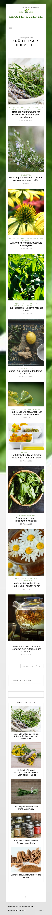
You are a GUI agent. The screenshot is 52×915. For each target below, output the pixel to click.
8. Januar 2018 (26, 655)
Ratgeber (31, 109)
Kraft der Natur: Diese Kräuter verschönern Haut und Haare (26, 456)
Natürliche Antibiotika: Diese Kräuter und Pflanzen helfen (26, 584)
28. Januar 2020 (26, 249)
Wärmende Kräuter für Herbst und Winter (26, 876)
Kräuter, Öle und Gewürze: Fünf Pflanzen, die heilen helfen (26, 413)
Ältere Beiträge (32, 666)
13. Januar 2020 (26, 314)
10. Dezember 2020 (26, 183)
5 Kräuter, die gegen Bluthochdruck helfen (26, 519)
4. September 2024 (26, 120)
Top (41, 910)
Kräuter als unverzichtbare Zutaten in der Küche (26, 842)
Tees (39, 109)
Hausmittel (14, 107)
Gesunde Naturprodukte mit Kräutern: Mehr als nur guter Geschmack (26, 114)
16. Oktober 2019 (26, 461)
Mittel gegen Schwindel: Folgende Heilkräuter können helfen (26, 179)
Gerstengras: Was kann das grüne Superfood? (26, 808)
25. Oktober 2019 (26, 418)
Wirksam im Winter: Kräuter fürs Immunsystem (26, 244)
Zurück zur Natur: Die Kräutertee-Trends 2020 (26, 372)
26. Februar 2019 (26, 524)
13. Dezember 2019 (26, 377)
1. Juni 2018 (26, 589)
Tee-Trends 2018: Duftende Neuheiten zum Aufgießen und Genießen (26, 649)
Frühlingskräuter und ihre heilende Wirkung (26, 309)
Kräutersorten (18, 109)
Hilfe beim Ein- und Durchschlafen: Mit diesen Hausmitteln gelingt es (26, 772)
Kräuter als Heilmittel (31, 107)
